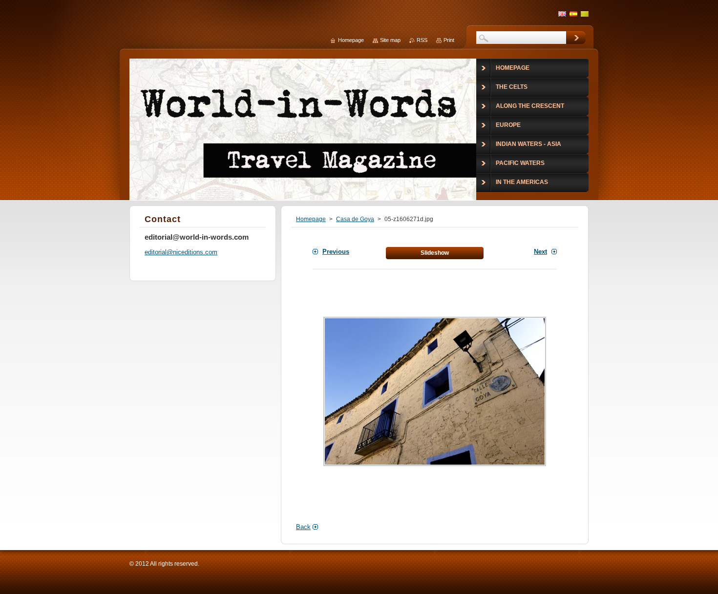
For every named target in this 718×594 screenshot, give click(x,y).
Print (448, 40)
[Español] (573, 14)
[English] (562, 14)
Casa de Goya (355, 219)
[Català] (585, 14)
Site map (390, 40)
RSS (422, 40)
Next (540, 251)
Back (303, 527)
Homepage (311, 219)
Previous (335, 251)
